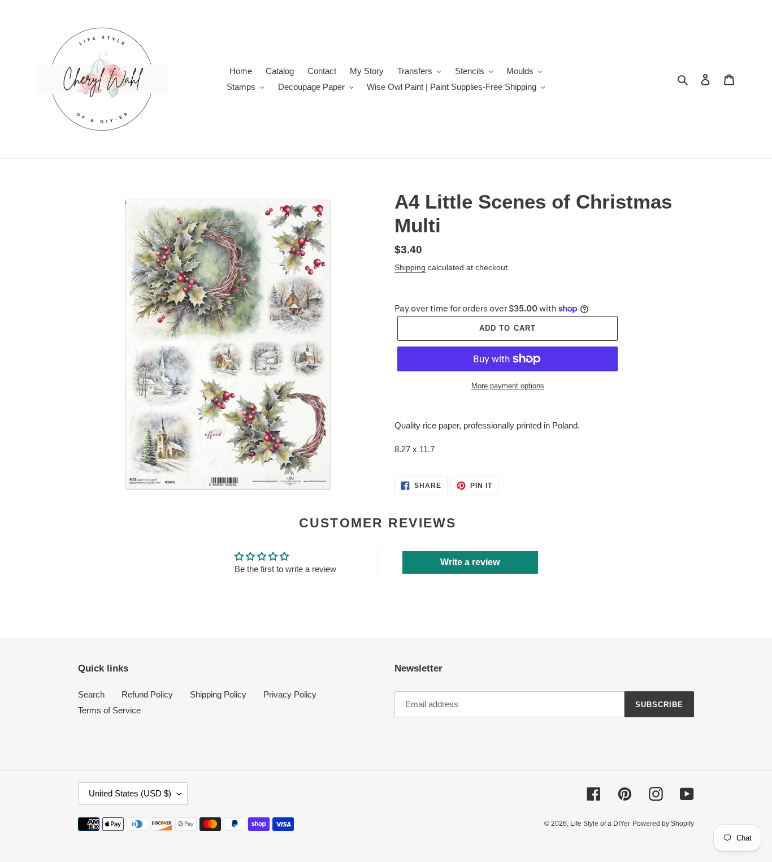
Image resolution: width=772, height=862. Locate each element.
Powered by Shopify (663, 824)
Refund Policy (147, 694)
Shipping (410, 267)
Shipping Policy (218, 694)
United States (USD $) (130, 793)
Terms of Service (109, 710)
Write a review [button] (470, 562)
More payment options (507, 386)
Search (91, 694)
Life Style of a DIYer (600, 824)
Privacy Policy (289, 694)
